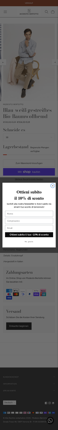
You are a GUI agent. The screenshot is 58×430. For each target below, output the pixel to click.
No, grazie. (29, 241)
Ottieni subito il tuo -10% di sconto (29, 234)
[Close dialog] (53, 186)
